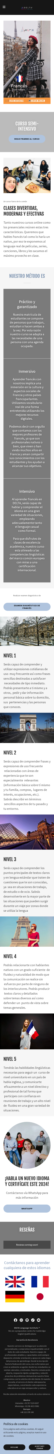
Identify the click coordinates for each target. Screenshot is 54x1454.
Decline (14, 1447)
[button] (5, 7)
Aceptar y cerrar (39, 1447)
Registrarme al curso (27, 139)
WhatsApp (27, 1208)
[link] (27, 7)
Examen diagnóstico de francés (27, 606)
